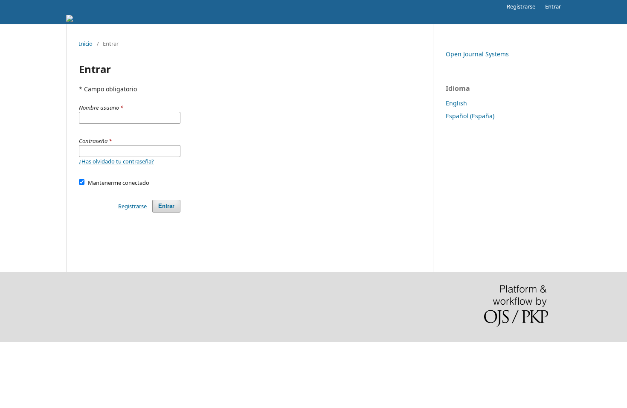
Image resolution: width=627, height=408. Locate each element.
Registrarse (521, 6)
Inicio (86, 43)
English (456, 103)
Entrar (553, 6)
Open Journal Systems (477, 54)
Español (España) (470, 116)
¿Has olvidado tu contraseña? (116, 161)
